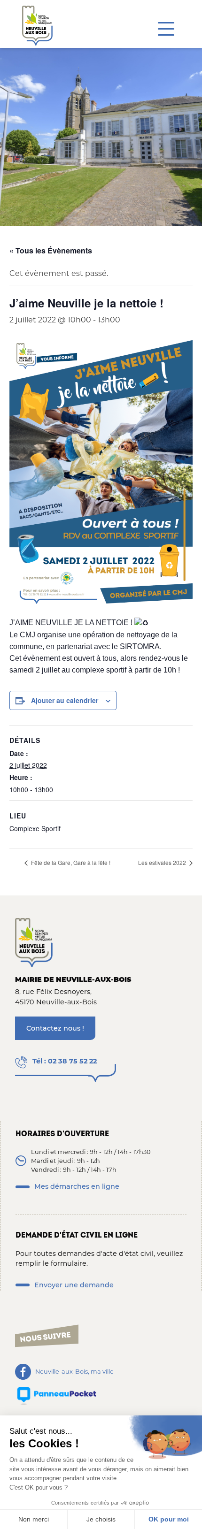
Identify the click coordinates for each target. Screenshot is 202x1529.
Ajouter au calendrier (64, 700)
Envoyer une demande (74, 1285)
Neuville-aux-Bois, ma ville (74, 1372)
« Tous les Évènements (50, 250)
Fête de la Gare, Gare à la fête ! (70, 862)
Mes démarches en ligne (76, 1186)
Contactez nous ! (55, 1028)
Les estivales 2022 (162, 862)
